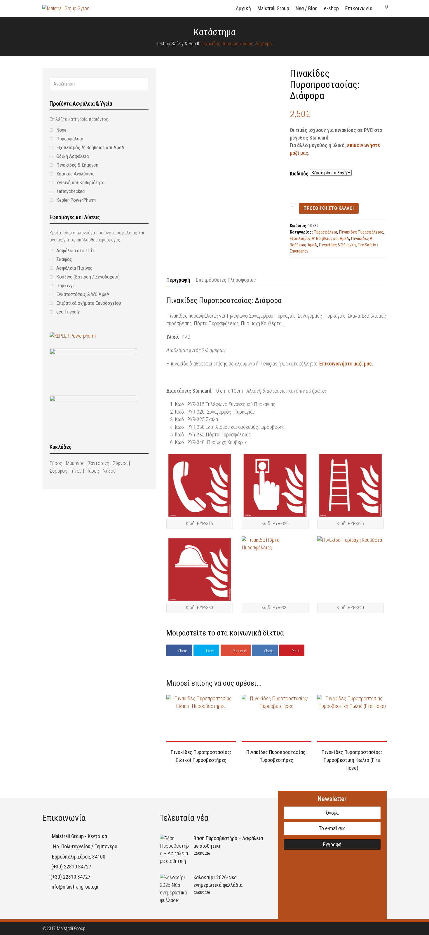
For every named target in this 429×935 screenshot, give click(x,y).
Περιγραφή (178, 280)
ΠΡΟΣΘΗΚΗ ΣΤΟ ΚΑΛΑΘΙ (329, 208)
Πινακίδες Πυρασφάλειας (361, 232)
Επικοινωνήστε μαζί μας (345, 364)
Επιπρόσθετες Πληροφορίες (226, 280)
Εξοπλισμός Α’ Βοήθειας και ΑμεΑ (319, 238)
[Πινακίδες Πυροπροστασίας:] (177, 156)
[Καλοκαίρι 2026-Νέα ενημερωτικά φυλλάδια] (174, 889)
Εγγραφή (332, 844)
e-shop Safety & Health (178, 43)
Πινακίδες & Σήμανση (337, 245)
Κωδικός (299, 173)
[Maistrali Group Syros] (65, 8)
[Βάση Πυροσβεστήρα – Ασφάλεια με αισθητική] (174, 850)
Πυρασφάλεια (325, 232)
